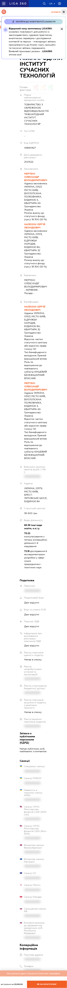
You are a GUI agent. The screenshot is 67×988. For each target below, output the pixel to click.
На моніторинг (48, 984)
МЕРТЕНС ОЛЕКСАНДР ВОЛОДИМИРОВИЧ (35, 176)
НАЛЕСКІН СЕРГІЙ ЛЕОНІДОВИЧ (34, 226)
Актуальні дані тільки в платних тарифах (33, 973)
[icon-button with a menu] (63, 11)
